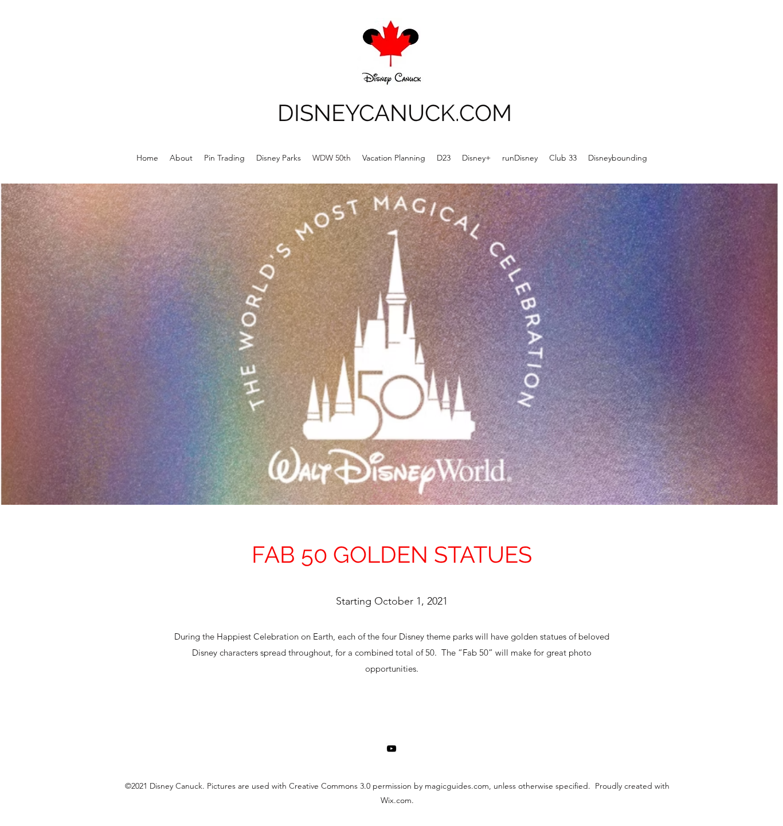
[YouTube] (391, 748)
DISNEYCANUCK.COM (394, 112)
